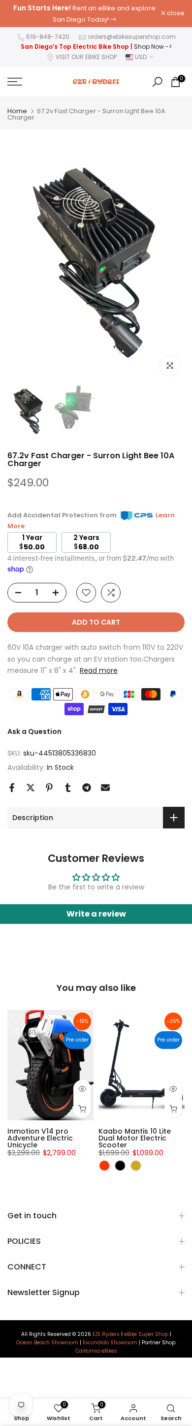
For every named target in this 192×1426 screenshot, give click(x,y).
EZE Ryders (106, 1334)
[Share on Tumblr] (68, 787)
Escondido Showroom (110, 1342)
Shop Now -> (153, 46)
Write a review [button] (96, 913)
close (175, 13)
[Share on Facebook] (11, 787)
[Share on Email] (105, 787)
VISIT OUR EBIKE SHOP (86, 57)
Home (17, 111)
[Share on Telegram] (86, 787)
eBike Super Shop (146, 1334)
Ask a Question (34, 731)
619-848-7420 (47, 36)
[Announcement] (84, 13)
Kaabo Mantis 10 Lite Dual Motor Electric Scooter (134, 1138)
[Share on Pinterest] (49, 787)
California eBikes (96, 1351)
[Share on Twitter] (30, 787)
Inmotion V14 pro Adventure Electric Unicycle (40, 1138)
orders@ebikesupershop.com (132, 36)
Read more (99, 670)
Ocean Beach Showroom (47, 1342)
